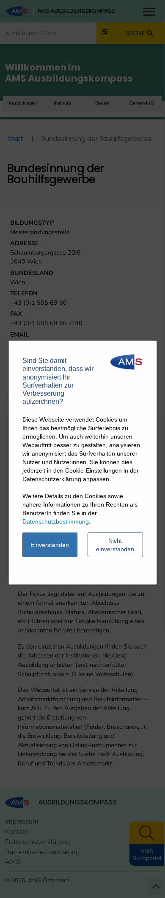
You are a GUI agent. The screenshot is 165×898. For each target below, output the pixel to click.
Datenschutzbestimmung (55, 521)
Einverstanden (49, 544)
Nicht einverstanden (115, 544)
